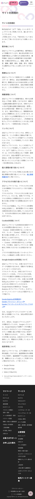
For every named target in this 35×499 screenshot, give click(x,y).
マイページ (23, 3)
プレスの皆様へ (22, 445)
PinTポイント (6, 407)
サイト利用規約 (18, 494)
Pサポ (19, 407)
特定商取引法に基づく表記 (18, 491)
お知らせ (5, 433)
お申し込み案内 (9, 443)
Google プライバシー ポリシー (12, 302)
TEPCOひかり (21, 401)
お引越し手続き (7, 430)
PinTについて (21, 436)
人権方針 (20, 465)
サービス (5, 395)
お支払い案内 (22, 419)
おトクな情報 (22, 422)
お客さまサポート (10, 438)
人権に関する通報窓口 (24, 468)
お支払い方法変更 (8, 424)
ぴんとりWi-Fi (22, 404)
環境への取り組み (23, 451)
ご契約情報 (6, 427)
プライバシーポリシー (17, 488)
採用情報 (20, 448)
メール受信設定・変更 (9, 415)
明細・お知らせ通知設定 (10, 421)
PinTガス (5, 401)
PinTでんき (6, 398)
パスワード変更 (7, 418)
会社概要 (20, 439)
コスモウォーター (23, 410)
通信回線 (5, 404)
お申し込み (13, 3)
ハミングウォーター (24, 413)
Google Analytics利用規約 (11, 299)
